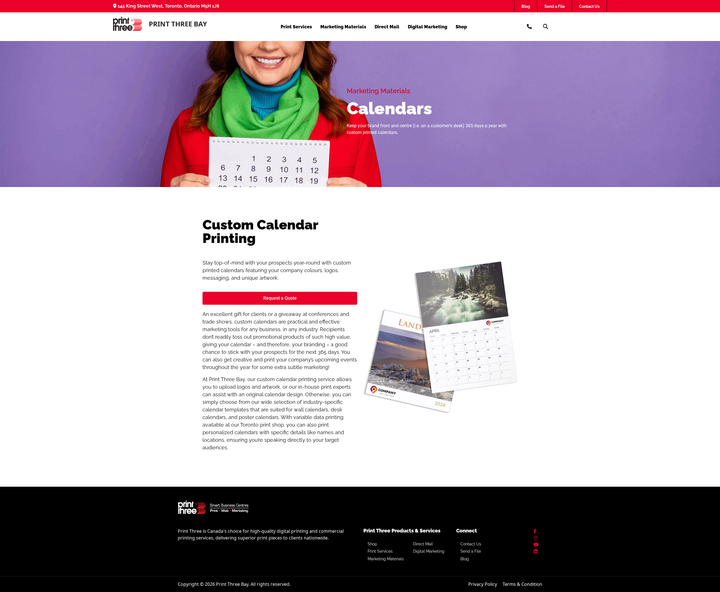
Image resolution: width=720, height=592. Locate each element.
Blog (525, 6)
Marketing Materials (343, 26)
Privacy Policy (482, 584)
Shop (461, 26)
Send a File (554, 6)
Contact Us (589, 6)
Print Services (296, 26)
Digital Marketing (427, 26)
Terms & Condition (522, 584)
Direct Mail (387, 26)
